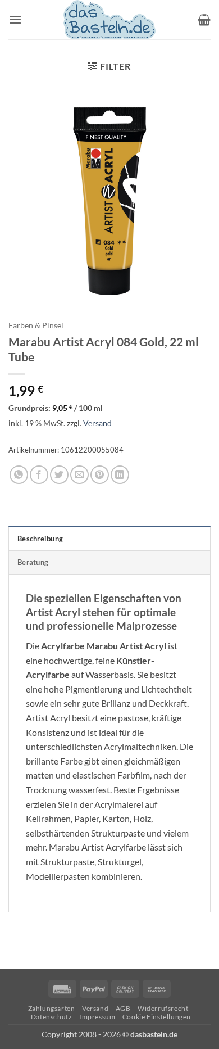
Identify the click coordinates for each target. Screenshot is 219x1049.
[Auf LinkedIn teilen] (120, 474)
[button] (15, 19)
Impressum (97, 1016)
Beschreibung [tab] (40, 538)
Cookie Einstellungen (156, 1016)
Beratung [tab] (32, 562)
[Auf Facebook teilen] (39, 474)
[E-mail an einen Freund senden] (79, 474)
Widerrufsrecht (163, 1008)
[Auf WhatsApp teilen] (19, 474)
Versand (97, 423)
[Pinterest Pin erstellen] (99, 474)
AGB (123, 1008)
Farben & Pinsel (35, 325)
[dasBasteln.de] (109, 19)
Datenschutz (51, 1016)
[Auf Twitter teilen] (59, 474)
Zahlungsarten (51, 1008)
